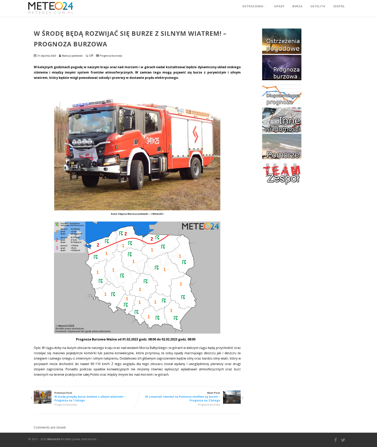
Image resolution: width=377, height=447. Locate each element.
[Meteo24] (50, 14)
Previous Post (89, 396)
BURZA (297, 6)
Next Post (182, 396)
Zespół (339, 6)
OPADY (279, 6)
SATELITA (317, 6)
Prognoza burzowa (111, 55)
